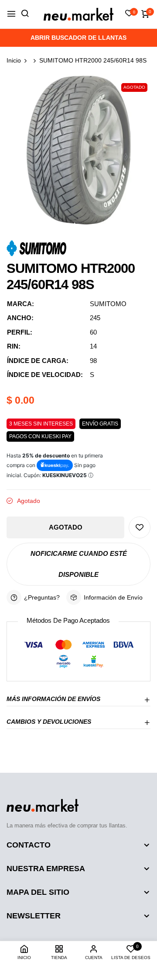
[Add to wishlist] (139, 527)
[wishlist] (129, 14)
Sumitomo (108, 303)
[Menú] (11, 14)
